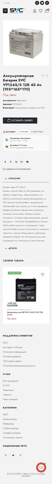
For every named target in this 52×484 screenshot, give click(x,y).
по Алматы (23, 131)
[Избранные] (41, 10)
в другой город (37, 131)
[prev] (43, 76)
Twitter (10, 161)
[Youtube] (42, 3)
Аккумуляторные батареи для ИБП (30, 107)
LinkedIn (16, 161)
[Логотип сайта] (17, 10)
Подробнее (12, 305)
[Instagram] (47, 3)
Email (27, 161)
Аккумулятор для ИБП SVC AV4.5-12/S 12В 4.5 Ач (25, 313)
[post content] (26, 290)
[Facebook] (37, 3)
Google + (21, 161)
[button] (6, 2)
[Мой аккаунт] (35, 10)
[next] (47, 76)
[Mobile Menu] (5, 10)
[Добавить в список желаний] (42, 274)
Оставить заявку (22, 120)
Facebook (5, 161)
